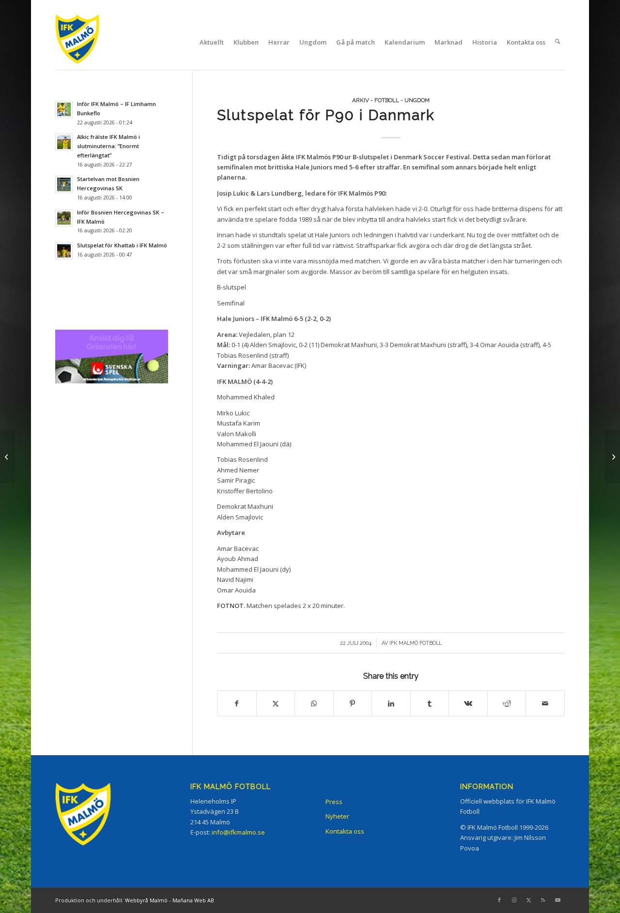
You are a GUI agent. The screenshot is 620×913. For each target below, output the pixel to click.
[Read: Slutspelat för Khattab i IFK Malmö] (64, 250)
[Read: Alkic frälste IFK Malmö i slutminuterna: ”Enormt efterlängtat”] (64, 142)
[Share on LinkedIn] (391, 703)
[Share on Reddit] (507, 703)
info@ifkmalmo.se (238, 832)
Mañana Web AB (193, 900)
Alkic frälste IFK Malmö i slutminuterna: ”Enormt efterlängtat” (108, 146)
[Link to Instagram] (514, 900)
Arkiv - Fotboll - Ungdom (391, 100)
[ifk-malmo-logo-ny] (89, 42)
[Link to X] (528, 900)
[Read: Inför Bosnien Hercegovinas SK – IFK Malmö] (64, 218)
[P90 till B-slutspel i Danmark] (7, 456)
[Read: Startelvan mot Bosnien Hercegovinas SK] (64, 184)
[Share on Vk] (468, 703)
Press (334, 801)
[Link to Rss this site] (543, 900)
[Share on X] (276, 703)
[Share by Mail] (545, 703)
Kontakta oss (345, 831)
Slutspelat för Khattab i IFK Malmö (122, 245)
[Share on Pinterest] (353, 703)
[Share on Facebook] (236, 703)
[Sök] (557, 42)
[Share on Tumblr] (430, 703)
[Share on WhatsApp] (314, 703)
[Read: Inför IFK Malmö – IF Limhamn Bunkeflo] (64, 109)
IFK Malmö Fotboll (415, 643)
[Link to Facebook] (499, 900)
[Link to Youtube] (557, 900)
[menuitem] (212, 42)
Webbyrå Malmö (146, 900)
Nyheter (337, 816)
